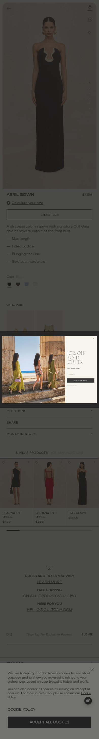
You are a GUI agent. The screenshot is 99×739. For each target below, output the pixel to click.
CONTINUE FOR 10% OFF (80, 380)
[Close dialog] (94, 338)
